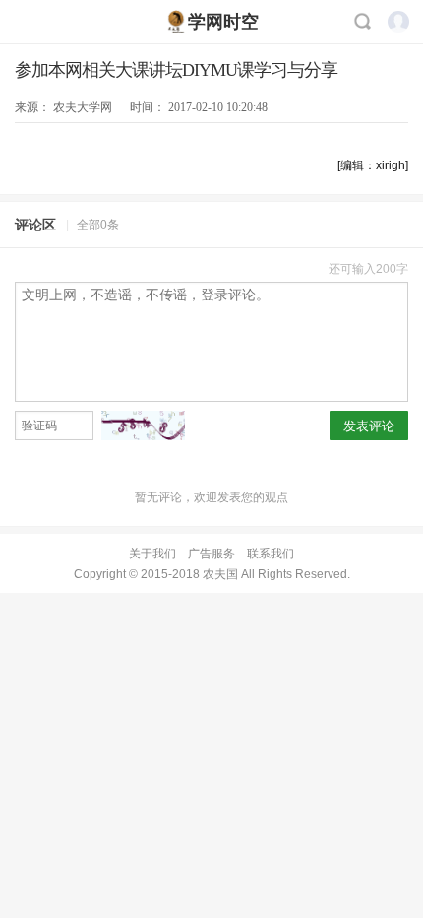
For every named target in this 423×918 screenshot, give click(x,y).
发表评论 (368, 426)
